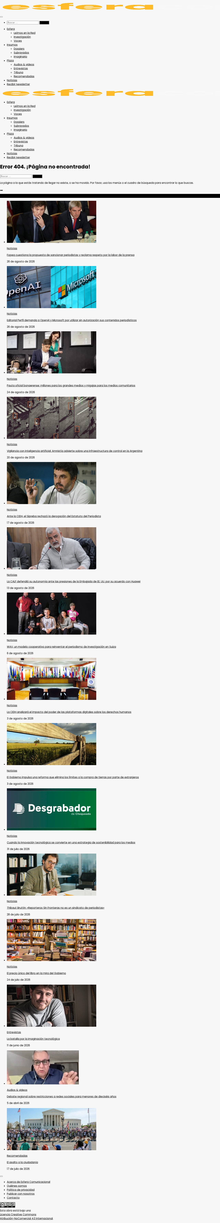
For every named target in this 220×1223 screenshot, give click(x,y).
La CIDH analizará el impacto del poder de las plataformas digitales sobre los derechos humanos (69, 712)
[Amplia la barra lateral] (1, 190)
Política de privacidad (21, 1190)
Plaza (10, 60)
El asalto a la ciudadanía (22, 1162)
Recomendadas (24, 76)
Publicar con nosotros (21, 1194)
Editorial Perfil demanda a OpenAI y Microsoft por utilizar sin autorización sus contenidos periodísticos (72, 320)
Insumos (12, 45)
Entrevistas (21, 68)
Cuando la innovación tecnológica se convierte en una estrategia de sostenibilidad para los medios (71, 842)
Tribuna (18, 72)
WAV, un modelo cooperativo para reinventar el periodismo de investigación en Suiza (61, 647)
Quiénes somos (17, 1186)
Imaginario (20, 56)
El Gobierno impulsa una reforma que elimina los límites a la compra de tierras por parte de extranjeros (73, 777)
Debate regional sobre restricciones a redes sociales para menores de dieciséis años (61, 1096)
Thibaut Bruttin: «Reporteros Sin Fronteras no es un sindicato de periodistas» (55, 908)
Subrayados (21, 52)
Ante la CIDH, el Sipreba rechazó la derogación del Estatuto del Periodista (54, 516)
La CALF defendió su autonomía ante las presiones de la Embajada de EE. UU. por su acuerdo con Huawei (73, 581)
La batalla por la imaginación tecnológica (33, 1039)
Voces (18, 41)
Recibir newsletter (18, 84)
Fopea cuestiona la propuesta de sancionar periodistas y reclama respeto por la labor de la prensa (70, 255)
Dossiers (19, 48)
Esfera (11, 29)
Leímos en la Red (24, 33)
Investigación (22, 37)
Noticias (12, 80)
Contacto (13, 1197)
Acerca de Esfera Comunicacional (28, 1182)
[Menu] (1, 16)
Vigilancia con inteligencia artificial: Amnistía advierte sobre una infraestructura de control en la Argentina (74, 451)
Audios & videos (24, 64)
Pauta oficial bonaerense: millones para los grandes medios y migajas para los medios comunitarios (71, 385)
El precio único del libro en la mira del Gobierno (36, 973)
